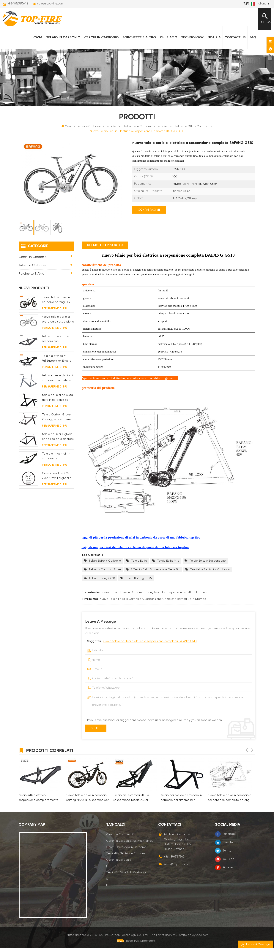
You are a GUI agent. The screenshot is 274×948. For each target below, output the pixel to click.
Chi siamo (168, 37)
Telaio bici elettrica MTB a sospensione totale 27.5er (131, 797)
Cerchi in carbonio (101, 37)
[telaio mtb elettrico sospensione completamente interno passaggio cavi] (28, 341)
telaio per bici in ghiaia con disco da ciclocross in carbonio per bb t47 (58, 437)
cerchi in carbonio (118, 859)
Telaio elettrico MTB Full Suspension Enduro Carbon (56, 359)
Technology (192, 37)
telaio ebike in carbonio (105, 560)
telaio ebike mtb (168, 560)
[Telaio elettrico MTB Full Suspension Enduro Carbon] (28, 361)
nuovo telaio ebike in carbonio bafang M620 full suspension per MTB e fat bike (154, 592)
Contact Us (235, 37)
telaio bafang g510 (102, 578)
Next (252, 750)
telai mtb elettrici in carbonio (210, 569)
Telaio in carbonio (63, 37)
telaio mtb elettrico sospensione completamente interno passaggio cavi (57, 339)
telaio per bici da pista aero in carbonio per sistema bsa (57, 398)
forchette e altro (139, 37)
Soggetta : (142, 641)
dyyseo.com (200, 935)
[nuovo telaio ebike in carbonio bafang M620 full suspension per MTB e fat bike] (28, 302)
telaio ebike (139, 560)
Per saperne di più (54, 308)
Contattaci (147, 209)
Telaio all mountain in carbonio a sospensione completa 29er (57, 456)
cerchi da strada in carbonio (126, 847)
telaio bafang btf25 (138, 578)
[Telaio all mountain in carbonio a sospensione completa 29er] (28, 459)
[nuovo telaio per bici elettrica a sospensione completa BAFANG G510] (28, 322)
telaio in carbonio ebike (105, 569)
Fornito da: (193, 935)
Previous (247, 750)
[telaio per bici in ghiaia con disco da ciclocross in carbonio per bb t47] (28, 439)
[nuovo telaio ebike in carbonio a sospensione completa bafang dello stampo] (230, 774)
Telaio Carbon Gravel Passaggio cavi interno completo (57, 417)
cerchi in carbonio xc (120, 834)
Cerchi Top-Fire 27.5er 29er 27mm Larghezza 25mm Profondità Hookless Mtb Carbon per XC (56, 476)
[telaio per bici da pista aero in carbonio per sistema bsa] (28, 400)
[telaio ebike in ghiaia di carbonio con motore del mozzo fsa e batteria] (28, 380)
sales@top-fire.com (50, 3)
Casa (37, 37)
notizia (214, 37)
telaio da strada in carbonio (126, 872)
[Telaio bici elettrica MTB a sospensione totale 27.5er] (135, 774)
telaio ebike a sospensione (207, 560)
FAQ (253, 37)
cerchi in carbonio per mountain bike (130, 840)
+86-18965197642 (17, 3)
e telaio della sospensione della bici (155, 569)
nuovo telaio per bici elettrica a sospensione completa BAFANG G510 (150, 641)
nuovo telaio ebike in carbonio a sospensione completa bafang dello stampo (153, 599)
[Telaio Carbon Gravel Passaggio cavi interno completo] (28, 419)
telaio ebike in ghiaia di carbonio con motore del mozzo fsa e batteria (57, 378)
